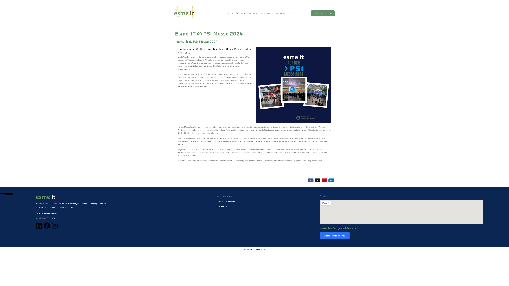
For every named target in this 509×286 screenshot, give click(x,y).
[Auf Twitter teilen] (317, 180)
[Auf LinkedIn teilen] (331, 180)
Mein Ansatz (253, 13)
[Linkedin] (39, 225)
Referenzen (280, 13)
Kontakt (292, 13)
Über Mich (240, 13)
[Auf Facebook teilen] (310, 180)
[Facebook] (47, 225)
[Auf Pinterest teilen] (324, 180)
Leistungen (266, 13)
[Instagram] (54, 225)
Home (230, 13)
